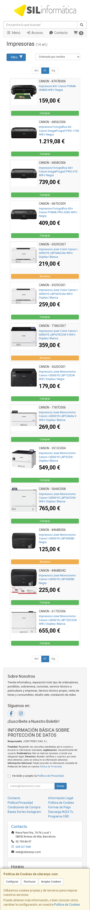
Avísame (45, 276)
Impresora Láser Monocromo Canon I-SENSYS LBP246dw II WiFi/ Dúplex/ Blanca (57, 416)
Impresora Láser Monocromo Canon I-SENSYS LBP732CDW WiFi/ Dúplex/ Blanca (58, 620)
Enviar (60, 786)
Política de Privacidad (51, 766)
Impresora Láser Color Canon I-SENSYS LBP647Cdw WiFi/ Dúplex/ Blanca (58, 293)
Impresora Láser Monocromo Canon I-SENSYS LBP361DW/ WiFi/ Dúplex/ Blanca (57, 497)
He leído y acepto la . (38, 775)
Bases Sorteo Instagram (24, 812)
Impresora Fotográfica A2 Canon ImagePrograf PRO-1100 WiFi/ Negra (59, 130)
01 (45, 70)
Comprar (45, 113)
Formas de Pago (59, 807)
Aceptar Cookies (51, 881)
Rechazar (30, 881)
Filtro (14, 57)
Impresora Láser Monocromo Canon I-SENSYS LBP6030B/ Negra (57, 538)
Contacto (60, 33)
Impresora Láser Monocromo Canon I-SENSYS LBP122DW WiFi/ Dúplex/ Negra (57, 375)
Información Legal (60, 798)
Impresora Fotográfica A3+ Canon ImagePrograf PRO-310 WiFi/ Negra (58, 171)
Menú (15, 33)
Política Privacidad (20, 802)
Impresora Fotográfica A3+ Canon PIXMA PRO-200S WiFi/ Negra (58, 212)
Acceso (37, 33)
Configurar (12, 881)
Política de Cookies (67, 904)
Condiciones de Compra (24, 807)
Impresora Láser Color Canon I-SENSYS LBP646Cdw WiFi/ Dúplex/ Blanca (58, 253)
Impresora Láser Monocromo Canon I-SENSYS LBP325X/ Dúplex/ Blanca (57, 456)
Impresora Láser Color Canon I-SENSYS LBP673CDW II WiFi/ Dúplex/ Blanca (58, 334)
